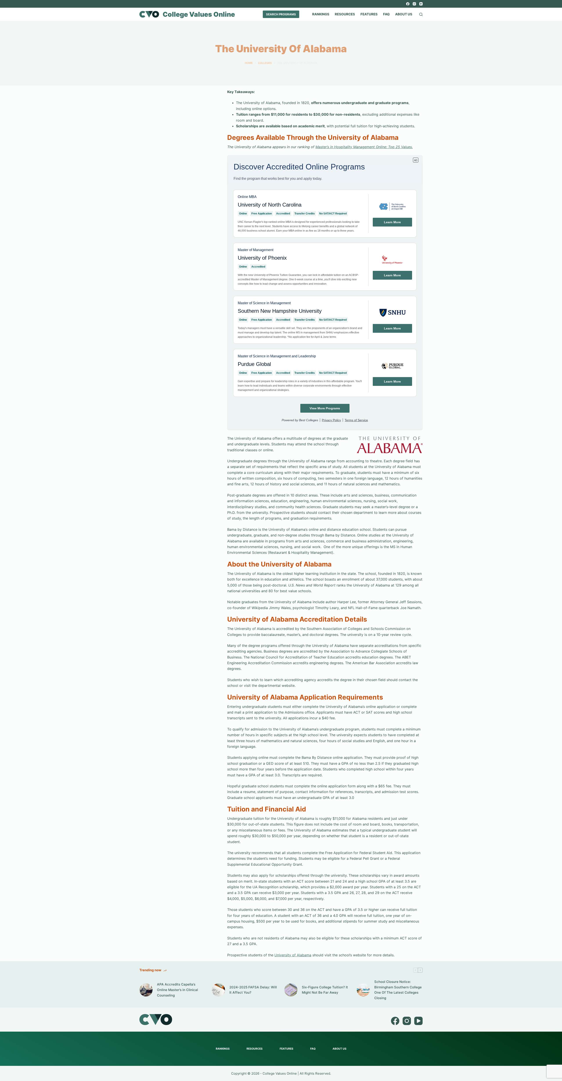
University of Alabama (292, 955)
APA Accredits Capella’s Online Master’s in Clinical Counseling (177, 989)
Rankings (320, 14)
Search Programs (281, 14)
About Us (403, 14)
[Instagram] (414, 3)
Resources (345, 14)
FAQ (386, 14)
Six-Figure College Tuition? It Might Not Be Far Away (325, 990)
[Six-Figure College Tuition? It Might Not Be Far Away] (290, 989)
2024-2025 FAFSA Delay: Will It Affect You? (253, 990)
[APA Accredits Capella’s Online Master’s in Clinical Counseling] (146, 989)
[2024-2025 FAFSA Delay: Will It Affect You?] (218, 989)
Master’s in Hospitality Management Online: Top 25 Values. (364, 147)
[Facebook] (407, 3)
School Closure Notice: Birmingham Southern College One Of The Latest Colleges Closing (398, 990)
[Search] (421, 14)
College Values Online (199, 14)
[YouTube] (421, 3)
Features (369, 14)
